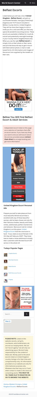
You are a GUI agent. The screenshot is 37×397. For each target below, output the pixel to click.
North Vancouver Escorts (15, 273)
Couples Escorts (13, 253)
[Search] (26, 314)
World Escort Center (11, 3)
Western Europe (15, 384)
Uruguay (11, 279)
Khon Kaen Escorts (13, 260)
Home (6, 384)
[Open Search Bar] (25, 3)
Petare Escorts (12, 266)
